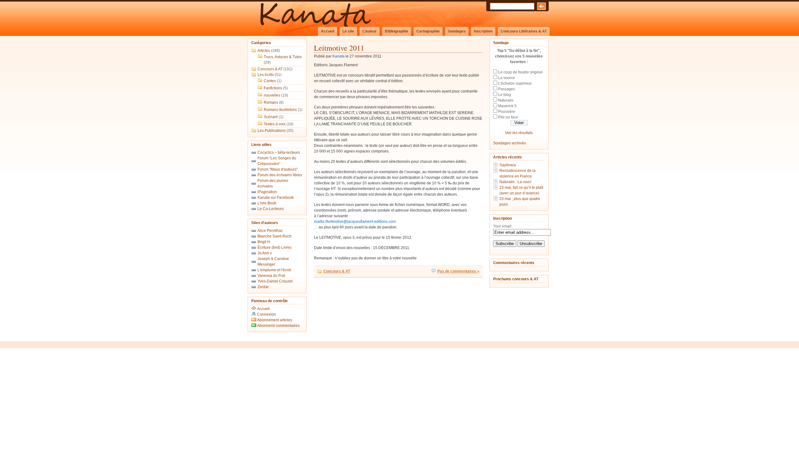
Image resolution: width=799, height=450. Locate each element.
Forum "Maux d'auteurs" (277, 169)
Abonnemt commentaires (278, 325)
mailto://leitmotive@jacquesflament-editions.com (355, 221)
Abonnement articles (274, 320)
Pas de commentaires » (458, 271)
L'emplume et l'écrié (274, 270)
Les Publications (271, 130)
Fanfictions (273, 88)
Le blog (504, 94)
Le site (348, 31)
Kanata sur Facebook (275, 197)
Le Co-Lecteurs (270, 209)
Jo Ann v (264, 253)
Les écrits (265, 74)
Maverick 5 (507, 106)
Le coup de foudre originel (520, 72)
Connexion (266, 314)
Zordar (263, 287)
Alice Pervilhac (270, 230)
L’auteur (369, 31)
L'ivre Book (266, 203)
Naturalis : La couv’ (515, 182)
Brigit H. (264, 242)
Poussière (506, 111)
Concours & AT (269, 69)
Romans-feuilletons (280, 110)
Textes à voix (275, 124)
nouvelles (272, 95)
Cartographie (428, 31)
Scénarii (271, 117)
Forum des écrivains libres (279, 175)
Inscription (483, 31)
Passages (506, 89)
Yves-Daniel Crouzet (274, 281)
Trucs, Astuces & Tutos (283, 57)
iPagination (267, 192)
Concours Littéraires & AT (524, 31)
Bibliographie (396, 31)
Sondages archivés (509, 143)
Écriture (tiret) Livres (274, 247)
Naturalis (505, 100)
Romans (271, 102)
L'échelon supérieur (515, 83)
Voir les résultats (519, 133)
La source (506, 78)
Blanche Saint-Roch (274, 236)
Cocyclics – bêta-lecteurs (278, 152)
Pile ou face (508, 117)
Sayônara (507, 165)
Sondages (457, 31)
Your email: (502, 226)
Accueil (327, 31)
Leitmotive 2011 (339, 48)
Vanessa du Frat (271, 275)
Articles (263, 50)
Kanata (338, 56)
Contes (270, 81)
